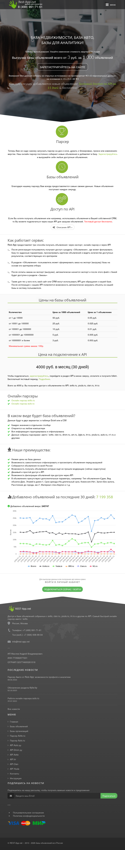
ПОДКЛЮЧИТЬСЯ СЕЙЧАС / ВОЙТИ (62, 589)
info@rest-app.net (21, 641)
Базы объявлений (19, 726)
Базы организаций (19, 731)
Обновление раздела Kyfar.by (22, 687)
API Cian (14, 764)
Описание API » (64, 227)
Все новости (14, 708)
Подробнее (44, 379)
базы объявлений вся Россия (49, 842)
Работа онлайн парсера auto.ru (23, 698)
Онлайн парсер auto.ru (22, 403)
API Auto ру (15, 745)
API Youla (14, 768)
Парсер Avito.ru (17, 735)
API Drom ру (16, 749)
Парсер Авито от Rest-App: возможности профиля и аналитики (39, 676)
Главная (14, 721)
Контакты (14, 773)
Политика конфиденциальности (29, 815)
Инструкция (15, 778)
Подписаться (108, 795)
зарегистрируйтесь (39, 375)
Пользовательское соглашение (28, 812)
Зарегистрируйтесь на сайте (62, 67)
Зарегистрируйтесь (107, 153)
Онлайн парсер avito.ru (23, 400)
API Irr (13, 759)
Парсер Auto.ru (17, 740)
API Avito (14, 754)
